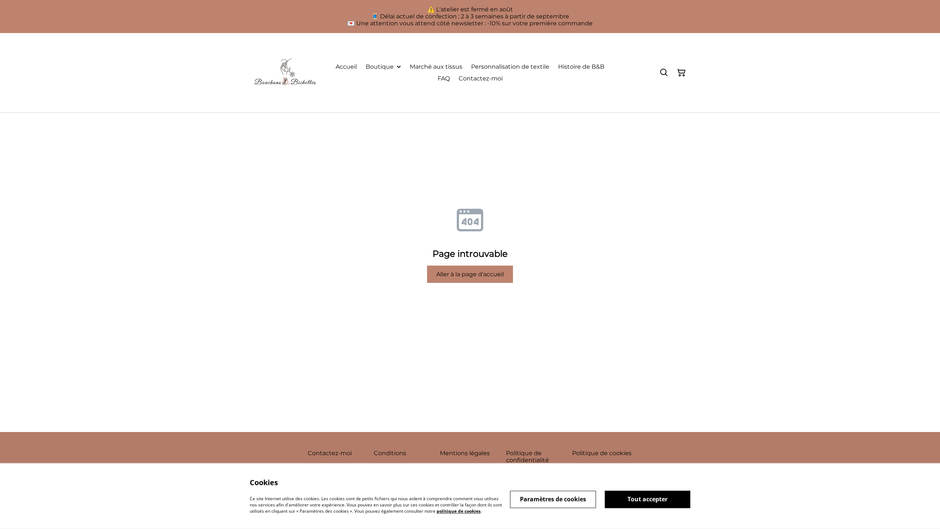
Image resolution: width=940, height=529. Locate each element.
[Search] (664, 73)
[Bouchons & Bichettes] (285, 72)
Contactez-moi (330, 453)
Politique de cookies (602, 453)
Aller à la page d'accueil (470, 274)
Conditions (390, 453)
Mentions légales (465, 453)
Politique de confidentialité (527, 457)
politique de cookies (459, 511)
